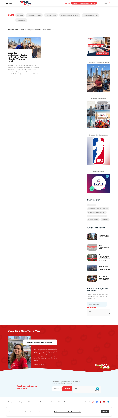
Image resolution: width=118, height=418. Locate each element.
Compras (20, 15)
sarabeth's (105, 220)
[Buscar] (110, 3)
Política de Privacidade (58, 402)
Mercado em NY (93, 220)
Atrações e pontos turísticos (69, 15)
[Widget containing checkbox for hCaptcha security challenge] (101, 312)
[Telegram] (107, 401)
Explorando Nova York (91, 15)
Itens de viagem (51, 15)
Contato (42, 402)
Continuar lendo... (39, 365)
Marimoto (91, 205)
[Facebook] (96, 401)
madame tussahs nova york (96, 212)
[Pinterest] (100, 401)
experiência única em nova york (98, 209)
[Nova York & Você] (25, 3)
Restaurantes (21, 20)
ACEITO (104, 412)
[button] (7, 3)
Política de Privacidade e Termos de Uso (67, 412)
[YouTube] (104, 401)
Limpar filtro (47, 30)
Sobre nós (31, 402)
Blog (20, 402)
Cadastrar (91, 307)
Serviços (10, 402)
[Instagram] (93, 401)
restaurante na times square (97, 216)
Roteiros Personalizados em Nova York (84, 3)
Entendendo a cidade (34, 15)
